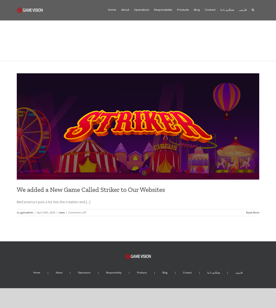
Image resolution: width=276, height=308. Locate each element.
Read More (252, 212)
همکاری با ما (213, 272)
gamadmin (26, 212)
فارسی (239, 272)
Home (36, 272)
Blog (164, 272)
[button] (253, 9)
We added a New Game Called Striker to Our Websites (91, 189)
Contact (187, 272)
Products (142, 272)
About (59, 272)
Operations (84, 272)
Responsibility (113, 272)
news (62, 212)
